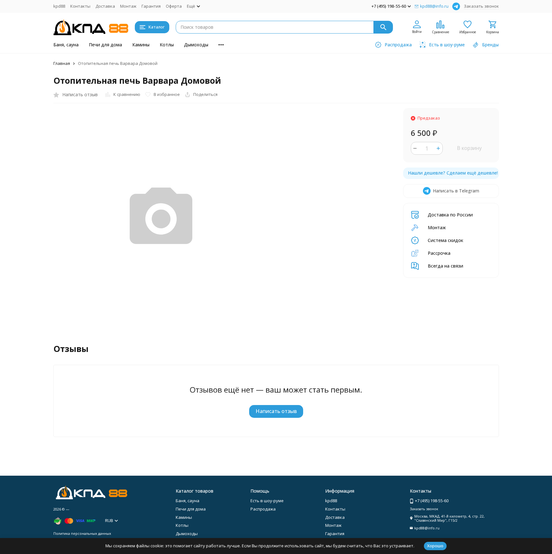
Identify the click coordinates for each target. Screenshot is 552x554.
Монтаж (128, 6)
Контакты (80, 6)
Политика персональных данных (82, 533)
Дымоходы (196, 45)
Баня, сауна (66, 45)
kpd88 (59, 6)
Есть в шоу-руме (267, 500)
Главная (61, 63)
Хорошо (435, 546)
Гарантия (151, 6)
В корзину (469, 148)
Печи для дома (105, 45)
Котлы (167, 45)
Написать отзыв (276, 411)
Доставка (105, 6)
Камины (141, 45)
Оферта (174, 6)
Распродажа (263, 509)
